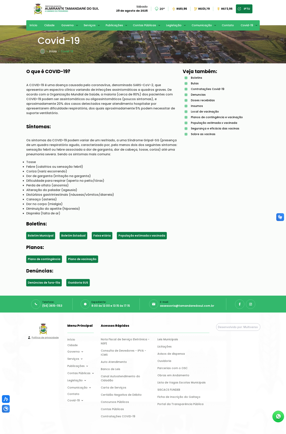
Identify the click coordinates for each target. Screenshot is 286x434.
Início (33, 25)
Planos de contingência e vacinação (217, 117)
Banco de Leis (110, 369)
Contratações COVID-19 (118, 416)
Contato (228, 25)
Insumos (197, 106)
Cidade (49, 25)
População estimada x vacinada (214, 123)
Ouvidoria (164, 361)
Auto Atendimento (114, 362)
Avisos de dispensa (171, 354)
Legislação (174, 25)
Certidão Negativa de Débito (121, 395)
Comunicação (202, 25)
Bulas (195, 83)
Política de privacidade (45, 337)
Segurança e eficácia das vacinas (215, 128)
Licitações (164, 346)
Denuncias (198, 95)
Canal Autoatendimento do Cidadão (121, 378)
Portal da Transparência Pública (180, 404)
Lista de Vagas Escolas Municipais (181, 382)
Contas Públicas (144, 25)
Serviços (90, 25)
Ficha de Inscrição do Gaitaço (178, 397)
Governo (67, 25)
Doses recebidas (203, 100)
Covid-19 (247, 25)
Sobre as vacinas (203, 134)
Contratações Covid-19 (207, 89)
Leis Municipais (167, 339)
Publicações (114, 25)
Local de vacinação (205, 112)
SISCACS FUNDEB (168, 390)
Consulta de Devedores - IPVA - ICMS (124, 353)
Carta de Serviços (113, 387)
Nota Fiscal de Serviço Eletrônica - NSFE (125, 341)
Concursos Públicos (115, 402)
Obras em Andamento (173, 375)
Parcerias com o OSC (172, 368)
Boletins (196, 78)
